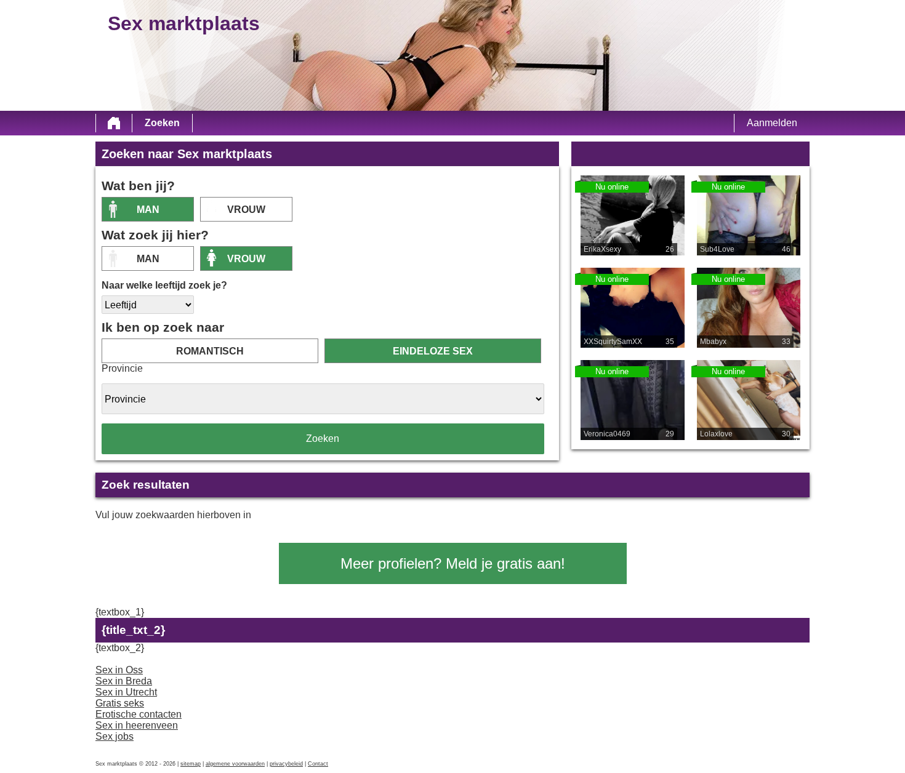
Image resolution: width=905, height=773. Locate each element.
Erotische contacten (138, 714)
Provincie (122, 368)
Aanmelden (772, 123)
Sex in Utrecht (126, 692)
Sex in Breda (123, 681)
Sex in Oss (119, 670)
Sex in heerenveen (136, 725)
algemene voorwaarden (235, 764)
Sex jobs (114, 736)
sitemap (190, 764)
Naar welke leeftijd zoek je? (164, 285)
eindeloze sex (433, 351)
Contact (318, 764)
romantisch (210, 351)
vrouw (246, 209)
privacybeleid (286, 764)
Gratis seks (119, 703)
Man (148, 209)
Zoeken (162, 123)
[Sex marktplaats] (114, 123)
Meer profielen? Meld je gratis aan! (452, 563)
